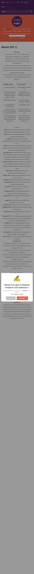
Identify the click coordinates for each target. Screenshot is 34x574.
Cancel (11, 298)
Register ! (22, 298)
